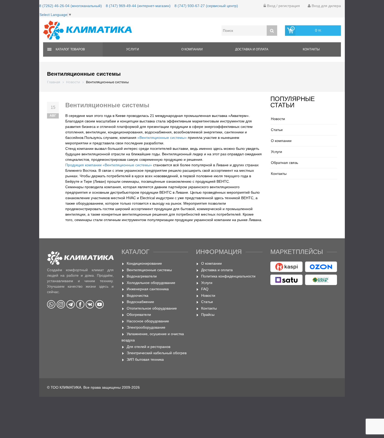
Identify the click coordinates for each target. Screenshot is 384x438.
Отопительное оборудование (152, 308)
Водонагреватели (142, 276)
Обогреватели (139, 314)
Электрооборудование (146, 327)
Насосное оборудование (148, 321)
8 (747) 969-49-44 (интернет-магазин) (138, 6)
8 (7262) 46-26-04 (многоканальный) (70, 6)
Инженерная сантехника (148, 289)
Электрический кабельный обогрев (157, 353)
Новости (278, 119)
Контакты (311, 49)
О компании (192, 49)
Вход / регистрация (283, 6)
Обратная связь (284, 163)
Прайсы (207, 314)
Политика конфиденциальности (228, 276)
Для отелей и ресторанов (148, 347)
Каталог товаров (70, 49)
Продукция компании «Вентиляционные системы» (108, 165)
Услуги (132, 49)
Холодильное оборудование (151, 283)
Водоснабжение (140, 302)
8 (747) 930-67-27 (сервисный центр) (206, 6)
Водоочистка (137, 295)
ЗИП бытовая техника (145, 359)
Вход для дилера (326, 6)
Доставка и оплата (251, 49)
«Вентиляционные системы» (162, 137)
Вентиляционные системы (149, 270)
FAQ (204, 289)
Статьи (277, 130)
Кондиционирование (144, 263)
